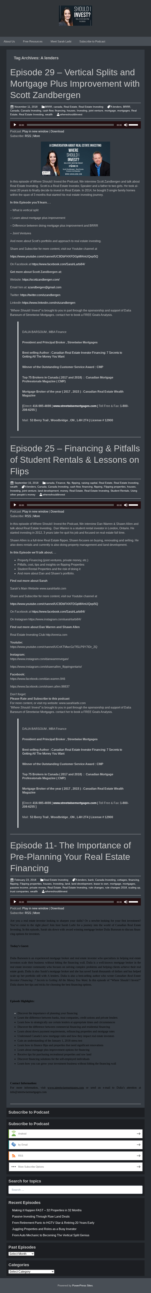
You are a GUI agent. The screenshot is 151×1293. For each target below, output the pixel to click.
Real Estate (70, 106)
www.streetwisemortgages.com (74, 405)
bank (91, 879)
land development (48, 490)
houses (71, 110)
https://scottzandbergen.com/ (40, 279)
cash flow (48, 110)
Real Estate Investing (91, 106)
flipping (76, 482)
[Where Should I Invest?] (75, 15)
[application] (75, 125)
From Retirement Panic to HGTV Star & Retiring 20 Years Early (53, 1222)
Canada (14, 110)
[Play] (15, 125)
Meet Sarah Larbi (61, 41)
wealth (49, 114)
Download (57, 131)
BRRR (48, 106)
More (36, 136)
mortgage (110, 110)
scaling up (134, 887)
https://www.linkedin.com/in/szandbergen (48, 302)
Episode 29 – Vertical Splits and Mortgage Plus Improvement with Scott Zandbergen (75, 83)
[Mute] (126, 125)
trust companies (19, 891)
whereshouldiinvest (71, 114)
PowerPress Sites (82, 1285)
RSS (28, 136)
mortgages (123, 110)
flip (68, 482)
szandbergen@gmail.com (44, 287)
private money (38, 887)
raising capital (89, 482)
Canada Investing (31, 110)
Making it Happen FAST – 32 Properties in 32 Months (47, 1210)
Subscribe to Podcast (92, 41)
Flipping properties (115, 486)
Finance (60, 482)
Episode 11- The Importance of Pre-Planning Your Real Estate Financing (70, 857)
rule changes (96, 887)
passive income (19, 887)
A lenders (116, 106)
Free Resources (33, 41)
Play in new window (35, 131)
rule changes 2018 (116, 887)
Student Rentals (119, 490)
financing (60, 110)
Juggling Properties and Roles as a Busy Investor (44, 1229)
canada (58, 106)
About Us (9, 41)
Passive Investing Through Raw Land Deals (41, 1216)
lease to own (101, 883)
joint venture (96, 110)
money (64, 490)
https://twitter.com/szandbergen (40, 295)
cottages (122, 879)
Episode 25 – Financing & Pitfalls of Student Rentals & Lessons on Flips (75, 459)
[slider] (134, 124)
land (67, 883)
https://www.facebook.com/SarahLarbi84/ (58, 264)
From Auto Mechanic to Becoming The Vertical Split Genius (50, 1235)
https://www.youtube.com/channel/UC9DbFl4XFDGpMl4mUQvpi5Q (54, 256)
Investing (82, 110)
